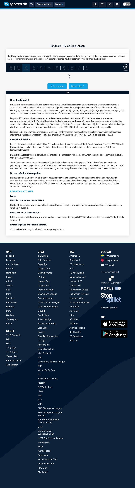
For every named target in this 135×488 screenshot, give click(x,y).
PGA (40, 395)
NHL (40, 357)
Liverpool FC (75, 281)
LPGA (40, 391)
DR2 (8, 343)
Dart (8, 294)
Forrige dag (58, 86)
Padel (9, 323)
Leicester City (76, 298)
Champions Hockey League (51, 361)
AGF (71, 268)
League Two (44, 285)
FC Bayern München (79, 302)
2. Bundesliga (44, 319)
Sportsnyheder (44, 4)
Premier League (45, 289)
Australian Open (46, 463)
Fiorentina (74, 306)
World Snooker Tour (48, 459)
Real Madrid (75, 332)
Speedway (43, 455)
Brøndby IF (74, 260)
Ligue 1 (41, 310)
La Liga (41, 340)
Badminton (11, 302)
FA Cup (41, 277)
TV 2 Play (11, 347)
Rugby (9, 277)
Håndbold (11, 272)
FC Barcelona (76, 336)
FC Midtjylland (76, 272)
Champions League (47, 294)
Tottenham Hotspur (79, 294)
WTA (40, 404)
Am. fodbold (12, 264)
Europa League (45, 298)
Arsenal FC (74, 255)
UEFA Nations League (48, 302)
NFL (40, 374)
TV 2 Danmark (13, 335)
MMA (40, 446)
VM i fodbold (44, 353)
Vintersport (12, 319)
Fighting (10, 306)
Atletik (9, 281)
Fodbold (10, 255)
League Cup (44, 268)
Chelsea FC (75, 285)
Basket (9, 268)
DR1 (8, 339)
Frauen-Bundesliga (47, 323)
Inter (71, 315)
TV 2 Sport (11, 352)
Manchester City (77, 277)
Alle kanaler (12, 364)
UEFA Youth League (48, 306)
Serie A (41, 332)
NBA (40, 366)
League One (44, 281)
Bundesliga (43, 315)
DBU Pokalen (44, 260)
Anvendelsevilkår (109, 307)
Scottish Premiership (48, 336)
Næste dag (76, 86)
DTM (40, 426)
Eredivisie (42, 327)
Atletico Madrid (77, 327)
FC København (76, 264)
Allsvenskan (44, 344)
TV (31, 4)
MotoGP (42, 382)
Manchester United (78, 289)
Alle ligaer (43, 472)
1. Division (43, 255)
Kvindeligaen (44, 450)
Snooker (10, 298)
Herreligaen (43, 442)
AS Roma (74, 310)
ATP (40, 399)
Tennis (9, 285)
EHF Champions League (50, 408)
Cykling (10, 315)
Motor (9, 310)
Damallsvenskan (46, 349)
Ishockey (10, 260)
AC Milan (73, 319)
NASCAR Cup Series (48, 378)
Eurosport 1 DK (13, 360)
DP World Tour (45, 387)
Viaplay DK (11, 356)
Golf (8, 289)
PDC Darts (43, 467)
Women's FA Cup (46, 370)
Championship (45, 272)
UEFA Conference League (50, 438)
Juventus (73, 323)
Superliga (42, 264)
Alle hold (73, 340)
